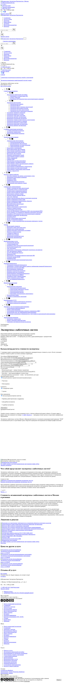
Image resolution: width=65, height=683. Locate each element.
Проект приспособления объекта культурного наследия (22, 198)
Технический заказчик (13, 242)
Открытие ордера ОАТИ (13, 257)
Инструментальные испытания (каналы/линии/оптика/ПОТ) (18, 371)
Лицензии (6, 54)
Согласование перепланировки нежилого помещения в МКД (23, 311)
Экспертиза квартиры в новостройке (17, 122)
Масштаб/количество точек (8, 359)
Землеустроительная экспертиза (15, 133)
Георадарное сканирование (14, 148)
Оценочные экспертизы (10, 662)
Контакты (6, 60)
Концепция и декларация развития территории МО (21, 255)
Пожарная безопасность (10, 263)
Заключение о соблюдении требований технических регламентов (24, 249)
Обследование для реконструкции (16, 162)
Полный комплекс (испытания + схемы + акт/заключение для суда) (20, 374)
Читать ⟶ (3, 492)
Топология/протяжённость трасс (9, 361)
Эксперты (6, 57)
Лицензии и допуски (9, 606)
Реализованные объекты (10, 609)
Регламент (6, 614)
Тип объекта (4, 356)
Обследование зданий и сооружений (14, 654)
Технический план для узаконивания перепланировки (21, 312)
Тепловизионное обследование (18, 143)
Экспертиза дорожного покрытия (16, 112)
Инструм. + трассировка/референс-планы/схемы (15, 373)
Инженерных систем (12, 205)
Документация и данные (7, 376)
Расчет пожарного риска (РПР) (15, 277)
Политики (27, 681)
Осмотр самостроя (15, 97)
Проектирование (8, 657)
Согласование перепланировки (12, 664)
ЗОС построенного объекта (14, 251)
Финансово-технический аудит (15, 236)
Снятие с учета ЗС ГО (13, 170)
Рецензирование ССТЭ (10, 300)
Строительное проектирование (12, 186)
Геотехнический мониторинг (18, 288)
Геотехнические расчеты (16, 290)
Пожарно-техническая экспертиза (16, 270)
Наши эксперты (8, 612)
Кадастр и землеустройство (11, 174)
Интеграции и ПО (6, 364)
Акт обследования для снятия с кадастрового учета (21, 176)
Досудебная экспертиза (8, 401)
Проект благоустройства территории (17, 192)
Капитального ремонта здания (15, 194)
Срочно (4, 391)
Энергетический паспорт (17, 146)
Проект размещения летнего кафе (16, 199)
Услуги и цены (8, 52)
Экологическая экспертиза (11, 317)
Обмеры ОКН (11, 159)
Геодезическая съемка (13, 295)
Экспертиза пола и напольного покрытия (21, 111)
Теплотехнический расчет (17, 142)
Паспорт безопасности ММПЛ (15, 275)
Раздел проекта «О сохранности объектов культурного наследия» (24, 212)
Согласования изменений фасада (16, 308)
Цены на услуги (8, 591)
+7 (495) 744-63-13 (27, 415)
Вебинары (6, 621)
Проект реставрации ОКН (14, 202)
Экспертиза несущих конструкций (19, 109)
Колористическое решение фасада (16, 195)
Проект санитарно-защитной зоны (16, 320)
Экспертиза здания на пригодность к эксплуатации (21, 119)
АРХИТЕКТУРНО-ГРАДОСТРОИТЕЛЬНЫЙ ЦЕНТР (18, 593)
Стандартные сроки (7, 388)
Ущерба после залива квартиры (15, 229)
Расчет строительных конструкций (16, 218)
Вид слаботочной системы (8, 358)
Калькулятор (7, 619)
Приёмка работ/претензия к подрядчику (13, 398)
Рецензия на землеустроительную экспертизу (19, 301)
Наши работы (7, 55)
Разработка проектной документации (17, 215)
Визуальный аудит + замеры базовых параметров (15, 370)
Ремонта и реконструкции (14, 208)
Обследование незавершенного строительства (19, 166)
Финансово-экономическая (14, 237)
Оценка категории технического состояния (18, 230)
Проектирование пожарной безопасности (18, 273)
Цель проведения (5, 394)
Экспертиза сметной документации (16, 117)
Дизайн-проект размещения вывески (17, 191)
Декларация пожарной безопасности (17, 265)
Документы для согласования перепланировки (16, 306)
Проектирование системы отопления (20, 145)
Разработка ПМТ (11, 178)
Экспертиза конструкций (14, 102)
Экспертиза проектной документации (17, 124)
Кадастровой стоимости (13, 226)
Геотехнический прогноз (17, 292)
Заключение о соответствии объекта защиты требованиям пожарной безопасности (29, 266)
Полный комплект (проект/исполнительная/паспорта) (16, 377)
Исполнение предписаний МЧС (15, 267)
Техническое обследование (11, 137)
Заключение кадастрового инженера (17, 177)
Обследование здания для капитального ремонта (20, 163)
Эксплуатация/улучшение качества (11, 395)
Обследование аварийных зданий (16, 150)
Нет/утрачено (6, 384)
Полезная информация (10, 615)
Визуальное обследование (14, 153)
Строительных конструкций (14, 209)
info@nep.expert (6, 5)
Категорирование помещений (15, 269)
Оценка (6, 224)
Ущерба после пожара (13, 234)
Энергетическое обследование (15, 140)
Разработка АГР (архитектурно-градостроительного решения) (27, 99)
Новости (6, 638)
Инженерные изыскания (10, 283)
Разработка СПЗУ (12, 180)
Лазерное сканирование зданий (15, 155)
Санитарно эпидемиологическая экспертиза (19, 321)
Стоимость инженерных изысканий (16, 296)
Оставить (3, 576)
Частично (4, 381)
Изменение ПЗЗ (11, 254)
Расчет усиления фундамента (15, 219)
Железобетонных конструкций (15, 204)
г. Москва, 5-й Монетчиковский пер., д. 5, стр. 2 (15, 3)
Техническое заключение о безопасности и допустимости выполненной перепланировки (31, 314)
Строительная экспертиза (11, 91)
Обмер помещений (12, 158)
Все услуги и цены (6, 86)
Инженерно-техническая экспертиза (17, 118)
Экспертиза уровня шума (14, 132)
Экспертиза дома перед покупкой (16, 115)
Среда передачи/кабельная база (9, 362)
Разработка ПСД (11, 216)
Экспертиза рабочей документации (16, 125)
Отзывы (6, 618)
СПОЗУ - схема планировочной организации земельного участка (24, 221)
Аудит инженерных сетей (14, 165)
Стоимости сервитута (13, 233)
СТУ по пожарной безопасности (16, 279)
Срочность (3, 386)
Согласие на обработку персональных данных (7, 671)
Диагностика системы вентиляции (16, 160)
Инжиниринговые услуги (11, 241)
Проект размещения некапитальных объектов (19, 201)
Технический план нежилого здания (17, 183)
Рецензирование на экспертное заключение (15, 653)
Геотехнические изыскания (14, 286)
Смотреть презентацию (8, 7)
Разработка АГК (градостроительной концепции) (20, 245)
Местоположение (5, 367)
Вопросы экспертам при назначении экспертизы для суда (16, 482)
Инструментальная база (10, 58)
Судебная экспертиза (8, 405)
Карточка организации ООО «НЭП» (14, 616)
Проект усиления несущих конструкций (18, 188)
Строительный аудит (12, 244)
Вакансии (6, 640)
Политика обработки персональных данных (12, 672)
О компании (7, 51)
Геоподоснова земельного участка (19, 289)
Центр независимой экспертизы (12, 604)
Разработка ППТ (11, 258)
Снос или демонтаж (12, 196)
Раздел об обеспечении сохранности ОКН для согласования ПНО (25, 211)
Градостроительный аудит (14, 247)
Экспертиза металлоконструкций (19, 108)
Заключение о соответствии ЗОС (19, 96)
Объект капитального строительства (17, 206)
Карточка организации (10, 642)
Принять (59, 680)
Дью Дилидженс (11, 248)
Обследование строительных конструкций (18, 169)
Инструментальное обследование (16, 149)
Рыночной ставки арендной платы (16, 227)
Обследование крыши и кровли (15, 156)
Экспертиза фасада (15, 105)
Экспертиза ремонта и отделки (15, 114)
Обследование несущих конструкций (17, 168)
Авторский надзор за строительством (17, 189)
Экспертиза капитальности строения (17, 121)
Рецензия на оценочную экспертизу (16, 303)
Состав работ (4, 368)
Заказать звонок (5, 13)
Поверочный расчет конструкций (16, 152)
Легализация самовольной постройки (17, 94)
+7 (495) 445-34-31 (6, 8)
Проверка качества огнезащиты (15, 272)
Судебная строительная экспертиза (13, 129)
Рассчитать (4, 407)
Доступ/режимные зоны (7, 365)
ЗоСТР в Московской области (15, 252)
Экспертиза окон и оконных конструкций (21, 107)
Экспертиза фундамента (16, 104)
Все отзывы (4, 573)
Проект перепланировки (13, 309)
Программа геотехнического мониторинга (21, 293)
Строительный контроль (10, 656)
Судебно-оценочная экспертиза (15, 130)
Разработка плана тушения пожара (16, 276)
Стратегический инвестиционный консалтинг (19, 259)
